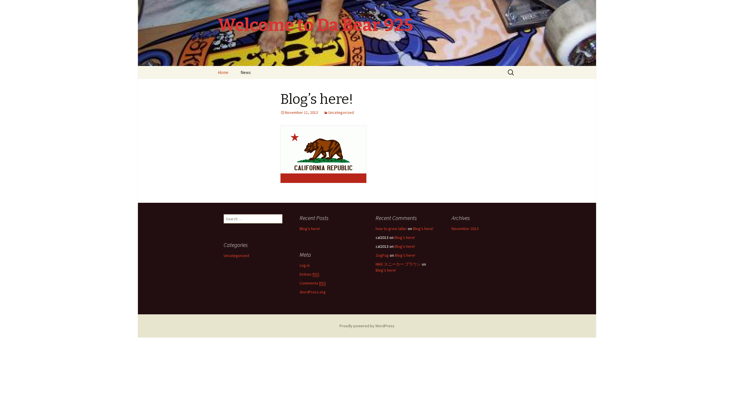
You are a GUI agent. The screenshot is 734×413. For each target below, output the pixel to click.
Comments (313, 283)
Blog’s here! (316, 99)
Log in (305, 265)
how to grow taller (391, 228)
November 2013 (465, 228)
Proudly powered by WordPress (367, 325)
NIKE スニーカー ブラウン (398, 264)
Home (223, 72)
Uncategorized (341, 112)
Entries (309, 274)
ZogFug (382, 255)
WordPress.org (313, 292)
